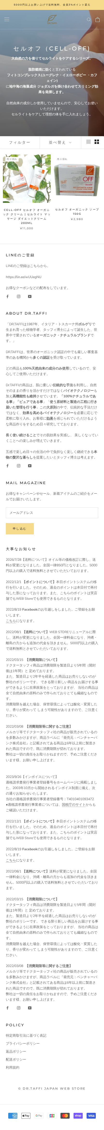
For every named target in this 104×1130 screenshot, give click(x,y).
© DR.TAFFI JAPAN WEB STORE (52, 1088)
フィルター (20, 142)
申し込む (20, 528)
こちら (11, 621)
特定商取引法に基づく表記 (26, 1035)
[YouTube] (29, 296)
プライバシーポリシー (23, 1043)
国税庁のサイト (74, 804)
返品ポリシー (16, 1051)
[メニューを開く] (6, 19)
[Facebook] (7, 296)
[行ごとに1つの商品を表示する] (88, 142)
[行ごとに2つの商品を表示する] (97, 142)
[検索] (89, 19)
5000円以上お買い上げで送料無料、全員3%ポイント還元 (52, 4)
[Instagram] (18, 296)
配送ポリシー (16, 1059)
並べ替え (58, 142)
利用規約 (12, 1067)
